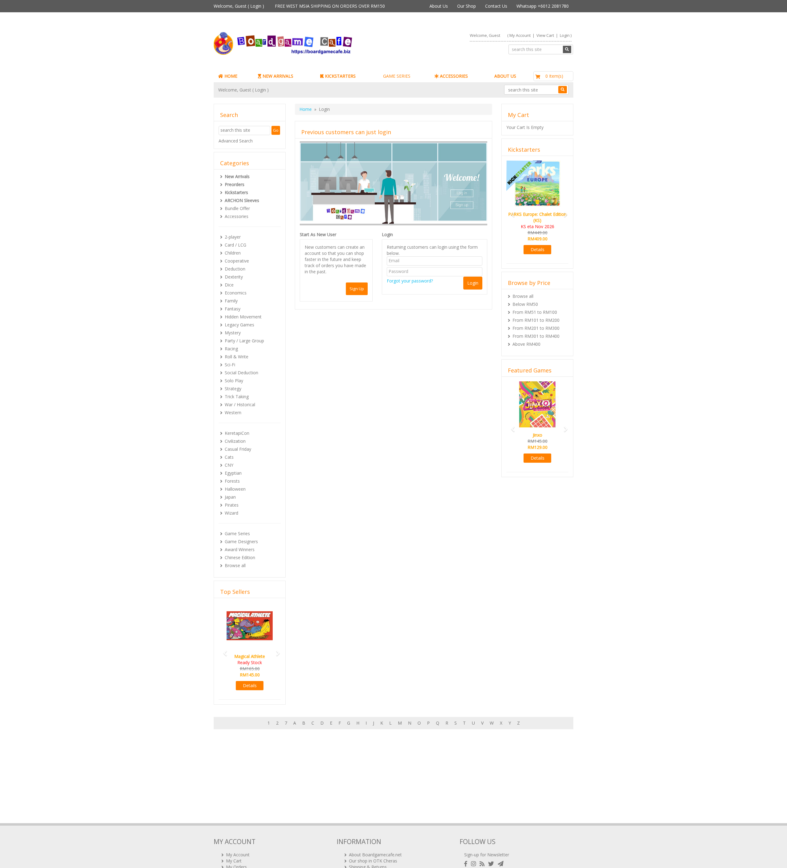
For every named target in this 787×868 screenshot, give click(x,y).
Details (250, 685)
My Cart (234, 861)
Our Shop (466, 6)
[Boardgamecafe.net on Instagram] (474, 864)
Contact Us (496, 6)
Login (255, 6)
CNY (229, 465)
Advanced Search (236, 141)
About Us (438, 6)
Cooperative (237, 261)
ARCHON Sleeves (242, 200)
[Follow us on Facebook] (467, 864)
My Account (520, 35)
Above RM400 (526, 344)
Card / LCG (235, 245)
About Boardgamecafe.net (375, 855)
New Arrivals (237, 176)
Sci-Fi (230, 365)
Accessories (236, 216)
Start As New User (318, 234)
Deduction (235, 269)
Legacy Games (239, 325)
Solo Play (234, 380)
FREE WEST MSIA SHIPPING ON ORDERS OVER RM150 (330, 6)
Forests (232, 481)
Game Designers (241, 541)
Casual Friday (238, 449)
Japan (230, 497)
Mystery (233, 333)
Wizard (231, 513)
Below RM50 (525, 304)
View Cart (545, 35)
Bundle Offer (237, 208)
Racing (231, 349)
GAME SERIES (396, 76)
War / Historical (240, 404)
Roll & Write (236, 357)
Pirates (232, 505)
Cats (229, 457)
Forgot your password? (410, 281)
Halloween (235, 489)
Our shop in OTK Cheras (373, 861)
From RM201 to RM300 (536, 328)
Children (233, 253)
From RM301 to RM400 (536, 336)
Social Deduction (241, 373)
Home (305, 109)
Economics (236, 293)
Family (231, 301)
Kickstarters (236, 192)
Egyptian (233, 473)
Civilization (235, 441)
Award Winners (240, 549)
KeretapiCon (237, 433)
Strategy (233, 388)
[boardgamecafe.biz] (301, 43)
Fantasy (232, 309)
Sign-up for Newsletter (486, 855)
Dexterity (234, 277)
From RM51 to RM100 (534, 312)
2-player (233, 237)
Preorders (234, 184)
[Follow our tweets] (492, 864)
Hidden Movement (243, 317)
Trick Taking (237, 396)
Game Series (237, 533)
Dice (229, 285)
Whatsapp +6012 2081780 (542, 6)
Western (233, 412)
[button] (223, 650)
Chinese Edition (240, 557)
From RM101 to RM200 (536, 320)
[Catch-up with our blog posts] (483, 864)
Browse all (235, 565)
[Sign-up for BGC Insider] (501, 864)
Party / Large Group (244, 341)
